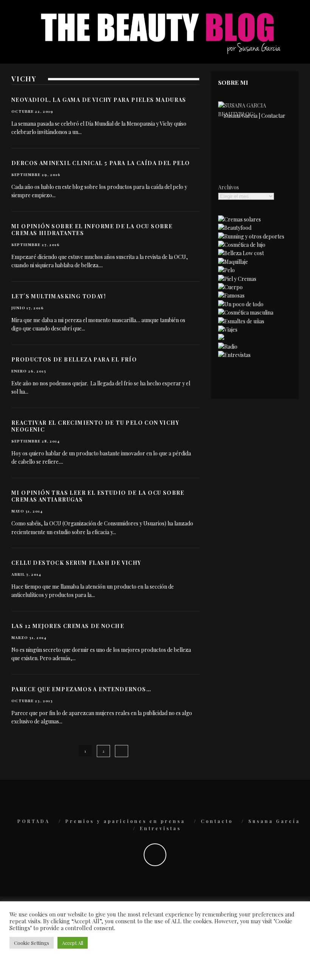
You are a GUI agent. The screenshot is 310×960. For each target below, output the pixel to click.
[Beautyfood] (234, 227)
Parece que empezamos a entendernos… (81, 689)
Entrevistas (160, 828)
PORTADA (33, 821)
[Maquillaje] (233, 261)
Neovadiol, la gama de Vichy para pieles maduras (98, 99)
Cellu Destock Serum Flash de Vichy (76, 562)
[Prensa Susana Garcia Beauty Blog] (221, 337)
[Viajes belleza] (227, 329)
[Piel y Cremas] (237, 278)
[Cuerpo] (230, 287)
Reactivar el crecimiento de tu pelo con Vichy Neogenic (95, 426)
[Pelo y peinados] (226, 270)
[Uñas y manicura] (241, 321)
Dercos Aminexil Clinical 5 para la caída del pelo (100, 163)
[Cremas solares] (239, 219)
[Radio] (227, 346)
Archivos (228, 187)
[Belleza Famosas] (231, 295)
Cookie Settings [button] (31, 943)
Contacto (217, 821)
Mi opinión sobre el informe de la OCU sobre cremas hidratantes (91, 230)
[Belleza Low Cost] (241, 253)
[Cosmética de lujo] (241, 244)
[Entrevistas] (234, 354)
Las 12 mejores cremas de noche (67, 626)
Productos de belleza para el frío (74, 359)
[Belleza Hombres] (245, 312)
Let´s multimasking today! (58, 296)
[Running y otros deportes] (251, 236)
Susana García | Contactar (254, 115)
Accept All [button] (72, 943)
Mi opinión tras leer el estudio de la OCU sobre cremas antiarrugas (97, 496)
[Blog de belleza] (241, 304)
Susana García (274, 821)
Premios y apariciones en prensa (125, 821)
